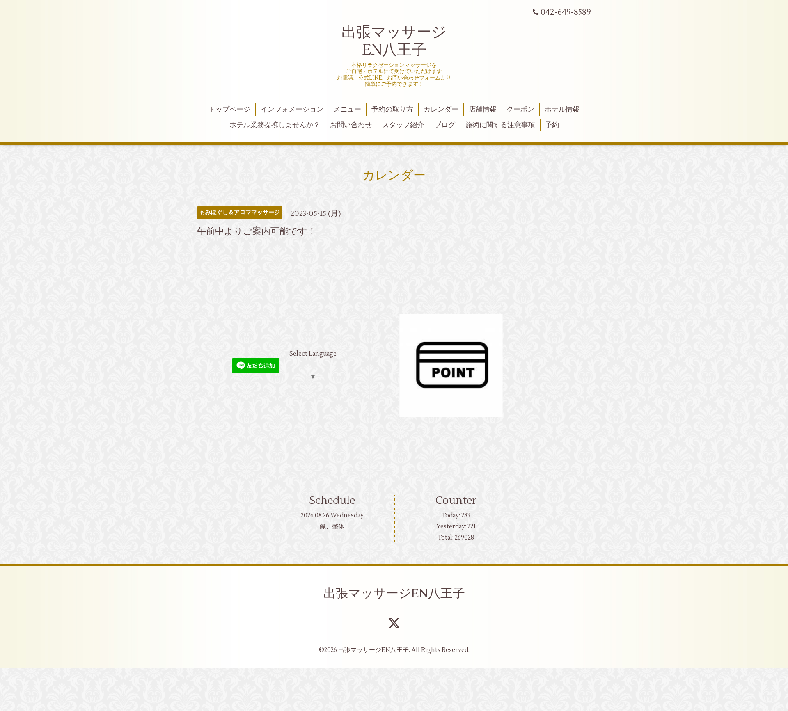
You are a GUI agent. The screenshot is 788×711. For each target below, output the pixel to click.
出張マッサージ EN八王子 (394, 41)
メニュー (347, 109)
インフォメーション (292, 109)
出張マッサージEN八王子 (394, 593)
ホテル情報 (562, 109)
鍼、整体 (332, 526)
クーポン (520, 109)
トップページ (229, 109)
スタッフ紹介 (403, 125)
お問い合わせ (351, 125)
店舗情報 (483, 109)
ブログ (444, 125)
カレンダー (441, 109)
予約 (552, 125)
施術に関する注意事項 (500, 125)
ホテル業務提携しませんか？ (274, 125)
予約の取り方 (392, 109)
